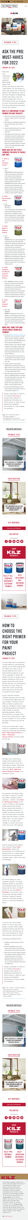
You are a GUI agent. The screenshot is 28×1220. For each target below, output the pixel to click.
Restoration (13, 994)
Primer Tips (6, 994)
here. (17, 390)
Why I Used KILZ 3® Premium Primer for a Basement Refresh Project (14, 464)
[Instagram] (4, 1)
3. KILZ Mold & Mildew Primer (5, 229)
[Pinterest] (6, 1)
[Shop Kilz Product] (14, 552)
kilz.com (16, 396)
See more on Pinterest (14, 528)
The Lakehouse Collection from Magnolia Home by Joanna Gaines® (14, 508)
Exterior (22, 987)
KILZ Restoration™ (11, 848)
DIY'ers (12, 987)
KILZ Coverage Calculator (17, 335)
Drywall (17, 987)
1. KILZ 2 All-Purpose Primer (5, 162)
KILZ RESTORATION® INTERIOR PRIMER (19, 580)
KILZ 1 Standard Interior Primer (8, 736)
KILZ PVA (16, 418)
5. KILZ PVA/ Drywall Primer (5, 303)
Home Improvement (8, 989)
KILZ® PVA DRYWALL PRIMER (8, 1154)
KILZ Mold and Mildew (8, 416)
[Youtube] (8, 1)
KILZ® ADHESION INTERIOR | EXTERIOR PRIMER (19, 1157)
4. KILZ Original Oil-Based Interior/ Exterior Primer (6, 272)
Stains (18, 994)
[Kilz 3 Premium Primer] (20, 567)
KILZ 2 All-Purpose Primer (12, 414)
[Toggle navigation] (25, 6)
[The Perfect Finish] (9, 6)
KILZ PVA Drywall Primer (11, 733)
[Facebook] (2, 1)
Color (7, 987)
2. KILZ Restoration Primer (6, 198)
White (9, 996)
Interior (16, 989)
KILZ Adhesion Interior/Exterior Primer (11, 770)
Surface (5, 996)
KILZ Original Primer (8, 418)
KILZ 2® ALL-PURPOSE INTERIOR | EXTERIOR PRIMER (8, 581)
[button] (7, 1216)
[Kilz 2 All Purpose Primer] (8, 568)
